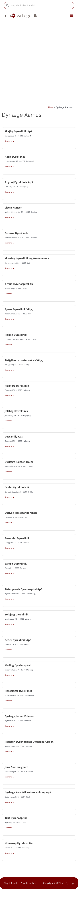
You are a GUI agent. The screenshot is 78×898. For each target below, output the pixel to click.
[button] (71, 15)
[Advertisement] (39, 63)
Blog (6, 883)
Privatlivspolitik (28, 883)
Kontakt (14, 883)
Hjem (51, 107)
